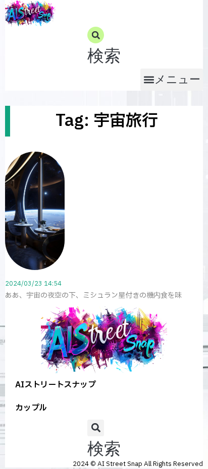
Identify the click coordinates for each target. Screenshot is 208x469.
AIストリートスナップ (55, 385)
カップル (31, 408)
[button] (104, 48)
